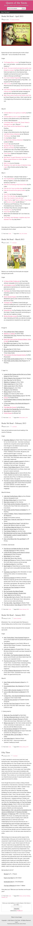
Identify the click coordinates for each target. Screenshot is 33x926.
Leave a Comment (15, 19)
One (5, 138)
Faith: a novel (7, 83)
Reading (28, 895)
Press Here (7, 212)
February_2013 (25, 609)
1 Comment (14, 242)
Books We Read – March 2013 (13, 239)
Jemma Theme (23, 923)
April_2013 (21, 233)
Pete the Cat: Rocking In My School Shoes (15, 184)
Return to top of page (16, 917)
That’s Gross (7, 153)
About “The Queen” (5, 12)
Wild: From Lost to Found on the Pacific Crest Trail (17, 95)
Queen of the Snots (16, 2)
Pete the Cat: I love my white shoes (13, 188)
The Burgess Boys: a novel (11, 62)
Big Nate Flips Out (9, 146)
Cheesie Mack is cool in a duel (12, 116)
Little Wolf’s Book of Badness (12, 134)
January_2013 (25, 746)
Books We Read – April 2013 (12, 16)
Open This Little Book (10, 196)
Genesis (14, 923)
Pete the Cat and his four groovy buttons (15, 190)
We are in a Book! (11, 202)
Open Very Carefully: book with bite (13, 198)
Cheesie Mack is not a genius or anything (15, 113)
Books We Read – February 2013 (14, 423)
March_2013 (25, 417)
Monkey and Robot (9, 148)
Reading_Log (4, 897)
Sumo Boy (7, 194)
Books (25, 233)
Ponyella (6, 144)
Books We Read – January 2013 (13, 615)
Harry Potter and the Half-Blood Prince (14, 126)
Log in (16, 922)
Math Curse (7, 163)
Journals (24, 895)
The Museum (7, 136)
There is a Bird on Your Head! (23, 200)
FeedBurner (20, 910)
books (10, 233)
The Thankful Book (9, 179)
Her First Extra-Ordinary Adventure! (13, 140)
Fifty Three (6, 752)
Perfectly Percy (8, 210)
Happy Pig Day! (8, 200)
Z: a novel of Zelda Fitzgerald (12, 78)
